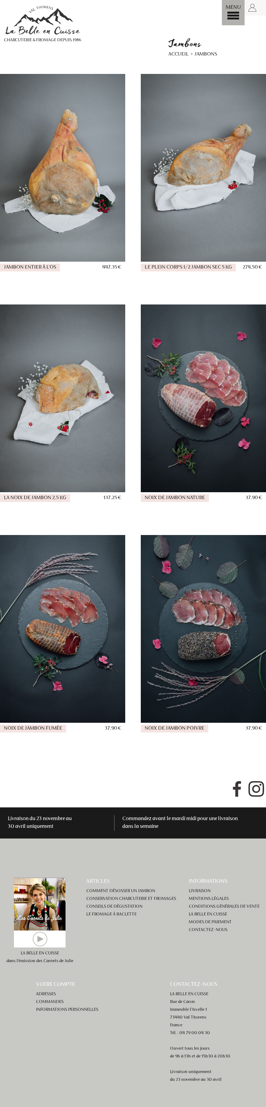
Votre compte (55, 984)
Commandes (50, 1002)
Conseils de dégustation (114, 907)
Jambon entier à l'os (30, 267)
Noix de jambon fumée (33, 728)
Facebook (237, 789)
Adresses (46, 994)
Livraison (200, 891)
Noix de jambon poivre (174, 728)
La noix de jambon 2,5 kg (35, 497)
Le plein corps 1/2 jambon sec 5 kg (188, 267)
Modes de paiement (210, 922)
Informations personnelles (67, 1010)
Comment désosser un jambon (120, 891)
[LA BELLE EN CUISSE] (42, 19)
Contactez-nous (208, 930)
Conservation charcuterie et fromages (131, 899)
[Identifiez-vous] (252, 8)
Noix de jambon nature (175, 497)
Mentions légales (209, 899)
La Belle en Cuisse (208, 914)
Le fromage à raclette (111, 914)
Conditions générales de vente (224, 907)
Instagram (256, 789)
